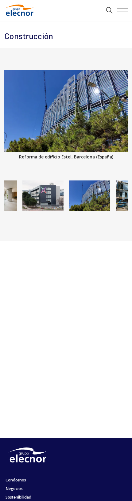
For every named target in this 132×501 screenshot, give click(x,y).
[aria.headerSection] (66, 10)
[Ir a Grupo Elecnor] (18, 16)
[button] (109, 10)
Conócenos (16, 480)
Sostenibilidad (18, 497)
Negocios (14, 488)
